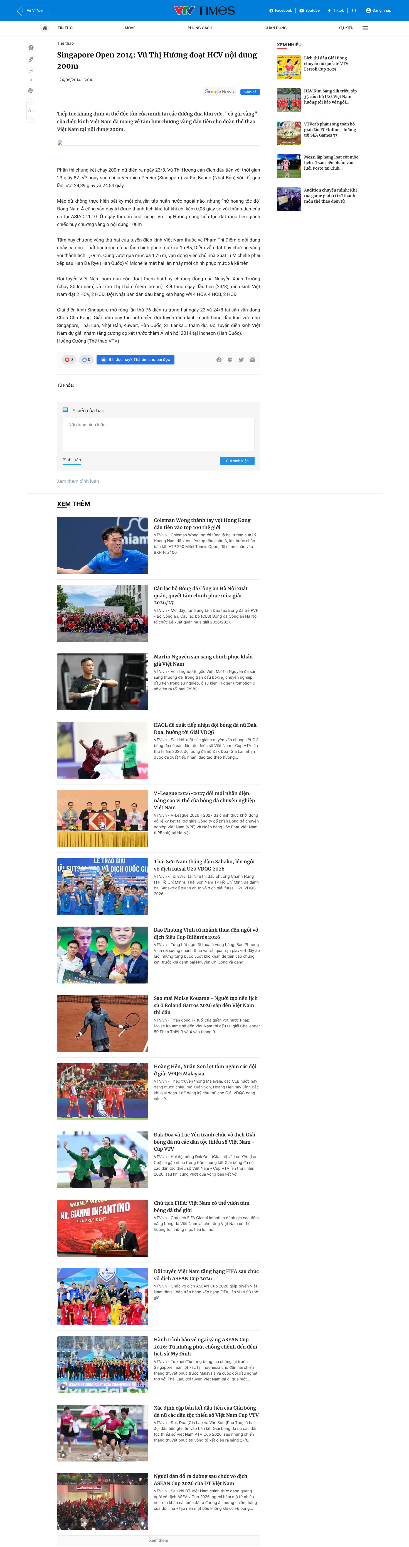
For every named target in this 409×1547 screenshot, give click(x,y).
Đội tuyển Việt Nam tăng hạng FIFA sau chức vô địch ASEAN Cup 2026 (206, 1275)
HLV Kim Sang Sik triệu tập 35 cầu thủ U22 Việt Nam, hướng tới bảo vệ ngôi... (330, 97)
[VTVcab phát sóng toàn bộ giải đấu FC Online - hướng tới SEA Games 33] (289, 133)
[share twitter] (241, 359)
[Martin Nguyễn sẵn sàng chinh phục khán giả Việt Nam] (102, 681)
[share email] (252, 359)
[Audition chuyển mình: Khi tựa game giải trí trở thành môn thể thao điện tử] (289, 199)
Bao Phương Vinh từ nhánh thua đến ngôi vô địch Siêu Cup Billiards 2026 (206, 933)
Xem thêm (158, 1540)
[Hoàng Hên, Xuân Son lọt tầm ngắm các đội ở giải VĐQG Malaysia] (102, 1091)
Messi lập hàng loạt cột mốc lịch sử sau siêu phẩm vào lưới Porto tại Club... (331, 163)
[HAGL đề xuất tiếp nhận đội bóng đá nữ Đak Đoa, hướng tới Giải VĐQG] (102, 750)
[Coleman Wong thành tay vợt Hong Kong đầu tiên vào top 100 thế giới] (102, 545)
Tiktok (338, 10)
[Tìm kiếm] (354, 10)
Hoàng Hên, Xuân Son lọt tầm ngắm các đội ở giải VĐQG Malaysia (205, 1070)
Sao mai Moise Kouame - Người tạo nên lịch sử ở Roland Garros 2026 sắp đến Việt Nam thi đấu (206, 1005)
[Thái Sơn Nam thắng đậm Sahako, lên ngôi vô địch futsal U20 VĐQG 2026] (102, 886)
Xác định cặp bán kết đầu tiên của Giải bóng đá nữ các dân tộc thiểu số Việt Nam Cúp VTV (206, 1411)
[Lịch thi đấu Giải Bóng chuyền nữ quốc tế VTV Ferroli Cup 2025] (289, 67)
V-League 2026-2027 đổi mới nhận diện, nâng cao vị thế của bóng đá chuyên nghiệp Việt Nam (204, 800)
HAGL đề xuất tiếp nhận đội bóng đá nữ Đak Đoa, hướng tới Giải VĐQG (205, 728)
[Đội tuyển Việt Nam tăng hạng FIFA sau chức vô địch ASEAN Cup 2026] (102, 1296)
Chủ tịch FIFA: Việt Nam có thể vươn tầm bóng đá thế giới (202, 1206)
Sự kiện (346, 28)
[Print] (30, 90)
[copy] (30, 59)
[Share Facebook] (219, 359)
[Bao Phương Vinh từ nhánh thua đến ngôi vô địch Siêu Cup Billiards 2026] (102, 955)
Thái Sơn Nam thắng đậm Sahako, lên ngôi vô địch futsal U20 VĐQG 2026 (204, 865)
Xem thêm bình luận (78, 481)
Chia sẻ (250, 92)
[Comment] (30, 70)
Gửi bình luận (237, 460)
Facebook (283, 10)
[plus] (31, 102)
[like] (30, 47)
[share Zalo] (230, 359)
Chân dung (276, 28)
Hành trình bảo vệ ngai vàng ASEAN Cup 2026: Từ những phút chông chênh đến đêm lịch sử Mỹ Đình (205, 1347)
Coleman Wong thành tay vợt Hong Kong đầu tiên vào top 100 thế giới (202, 523)
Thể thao (65, 43)
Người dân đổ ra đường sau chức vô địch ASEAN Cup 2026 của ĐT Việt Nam (200, 1479)
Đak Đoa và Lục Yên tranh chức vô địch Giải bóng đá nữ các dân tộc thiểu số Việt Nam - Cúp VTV (204, 1142)
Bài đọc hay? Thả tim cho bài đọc (139, 359)
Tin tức (65, 28)
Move (130, 28)
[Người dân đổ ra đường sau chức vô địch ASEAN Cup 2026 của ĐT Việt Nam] (102, 1501)
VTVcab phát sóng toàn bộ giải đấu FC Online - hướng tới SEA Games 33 (330, 130)
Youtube (312, 10)
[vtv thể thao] (204, 10)
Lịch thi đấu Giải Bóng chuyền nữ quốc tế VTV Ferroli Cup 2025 (326, 64)
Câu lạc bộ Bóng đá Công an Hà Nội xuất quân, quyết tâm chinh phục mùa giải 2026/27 (201, 595)
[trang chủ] (44, 28)
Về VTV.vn (36, 10)
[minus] (31, 119)
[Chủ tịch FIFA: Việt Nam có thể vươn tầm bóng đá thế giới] (102, 1228)
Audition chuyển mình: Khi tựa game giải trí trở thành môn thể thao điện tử (330, 196)
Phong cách (200, 28)
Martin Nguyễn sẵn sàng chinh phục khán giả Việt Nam (203, 660)
